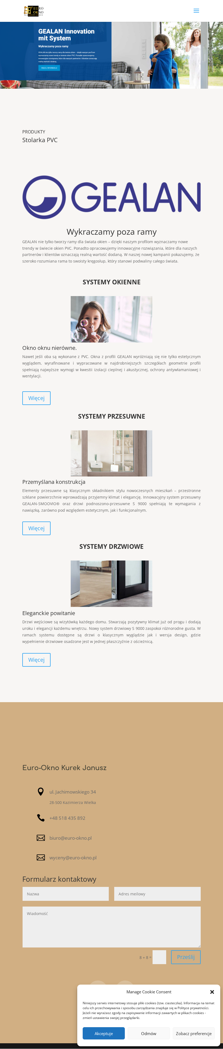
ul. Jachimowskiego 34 (72, 792)
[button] (212, 992)
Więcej (36, 398)
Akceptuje (104, 1033)
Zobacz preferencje (194, 1033)
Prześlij (186, 957)
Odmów (148, 1033)
